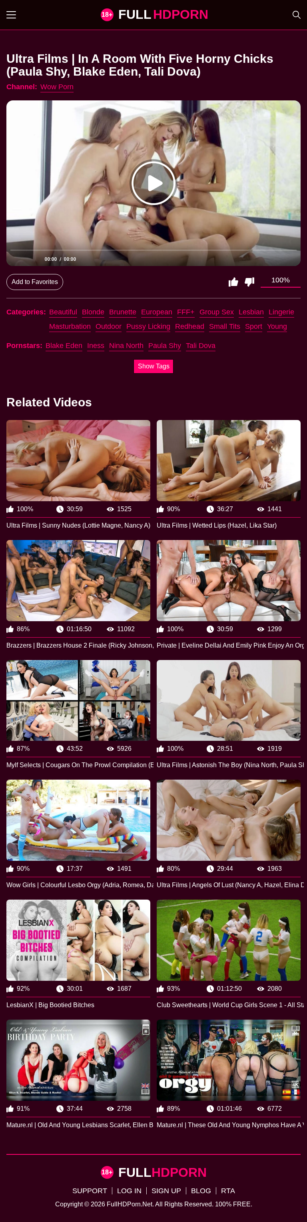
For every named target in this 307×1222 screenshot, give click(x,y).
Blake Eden (64, 346)
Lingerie (281, 312)
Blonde (93, 312)
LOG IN (129, 1191)
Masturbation (70, 326)
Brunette (122, 312)
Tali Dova (200, 346)
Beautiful (63, 312)
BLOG (201, 1191)
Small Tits (224, 326)
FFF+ (186, 312)
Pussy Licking (148, 326)
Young (277, 326)
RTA (228, 1191)
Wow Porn (57, 87)
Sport (253, 326)
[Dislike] (249, 282)
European (156, 312)
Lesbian (251, 312)
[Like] (233, 282)
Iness (95, 346)
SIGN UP (166, 1191)
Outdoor (109, 326)
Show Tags (153, 366)
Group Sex (216, 312)
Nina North (126, 346)
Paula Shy (164, 346)
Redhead (189, 326)
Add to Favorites (35, 281)
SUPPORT (89, 1191)
